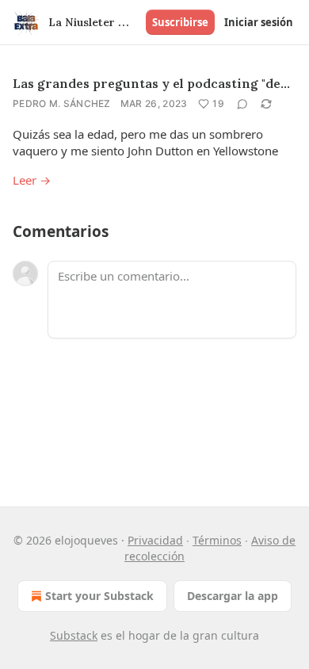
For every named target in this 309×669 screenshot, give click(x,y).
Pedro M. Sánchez (62, 103)
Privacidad (155, 540)
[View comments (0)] (242, 103)
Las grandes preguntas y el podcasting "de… (151, 83)
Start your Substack (99, 595)
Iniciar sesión (258, 22)
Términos (217, 540)
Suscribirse (180, 22)
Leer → (32, 180)
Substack (73, 635)
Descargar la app (232, 595)
